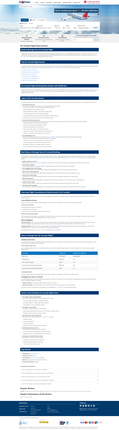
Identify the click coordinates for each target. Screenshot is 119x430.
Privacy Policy (34, 412)
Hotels (42, 2)
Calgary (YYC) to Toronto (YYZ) (29, 74)
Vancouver (32, 357)
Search (96, 28)
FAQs (48, 406)
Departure (56, 25)
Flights (37, 2)
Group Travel (57, 2)
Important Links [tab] (23, 406)
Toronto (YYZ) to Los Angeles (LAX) (30, 76)
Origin (21, 25)
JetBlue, (41, 391)
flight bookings (52, 230)
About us (33, 406)
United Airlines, (46, 391)
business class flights (49, 137)
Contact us (33, 408)
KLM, (51, 391)
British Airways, (67, 391)
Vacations (49, 2)
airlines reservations (36, 162)
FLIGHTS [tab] (26, 20)
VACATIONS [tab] (42, 20)
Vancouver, (26, 397)
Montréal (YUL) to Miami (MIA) (29, 80)
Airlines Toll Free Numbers (53, 412)
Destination (40, 25)
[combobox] (28, 27)
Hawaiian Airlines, (28, 391)
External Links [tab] (23, 411)
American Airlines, (36, 391)
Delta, (72, 391)
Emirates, (62, 391)
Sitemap (49, 408)
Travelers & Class (81, 25)
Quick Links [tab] (22, 409)
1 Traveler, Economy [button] (83, 28)
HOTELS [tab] (33, 20)
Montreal (31, 353)
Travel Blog (76, 2)
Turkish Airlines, (77, 391)
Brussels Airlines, (87, 391)
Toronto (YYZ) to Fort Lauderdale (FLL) (30, 78)
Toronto (37, 357)
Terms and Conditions (36, 410)
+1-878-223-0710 (93, 2)
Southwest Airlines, (56, 391)
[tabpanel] (53, 410)
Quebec (36, 353)
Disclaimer (33, 413)
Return (67, 25)
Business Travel (67, 2)
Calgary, (30, 397)
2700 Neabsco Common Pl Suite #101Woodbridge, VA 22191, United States (89, 409)
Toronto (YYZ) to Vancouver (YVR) (29, 70)
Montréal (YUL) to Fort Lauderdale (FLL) (31, 72)
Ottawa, (21, 397)
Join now (97, 39)
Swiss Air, (82, 391)
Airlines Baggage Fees (52, 410)
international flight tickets (60, 67)
